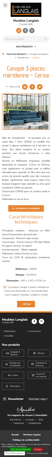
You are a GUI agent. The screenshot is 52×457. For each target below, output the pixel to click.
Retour (27, 304)
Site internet (15, 420)
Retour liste (14, 87)
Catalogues (18, 423)
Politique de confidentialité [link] (37, 453)
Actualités (8, 336)
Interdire (38, 449)
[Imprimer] (25, 87)
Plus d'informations (15, 453)
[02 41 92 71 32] (18, 30)
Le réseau (29, 420)
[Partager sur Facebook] (32, 87)
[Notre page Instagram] (32, 30)
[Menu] (5, 5)
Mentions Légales (32, 435)
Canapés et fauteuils (39, 54)
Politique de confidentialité (26, 440)
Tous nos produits (16, 54)
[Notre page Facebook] (25, 30)
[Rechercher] (46, 39)
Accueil (15, 435)
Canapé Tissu (23, 58)
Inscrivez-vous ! (38, 399)
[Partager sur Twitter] (40, 87)
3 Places (36, 58)
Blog (41, 420)
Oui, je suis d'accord (20, 449)
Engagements (35, 423)
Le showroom (34, 331)
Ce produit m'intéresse (28, 209)
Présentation (10, 331)
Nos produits (24, 47)
